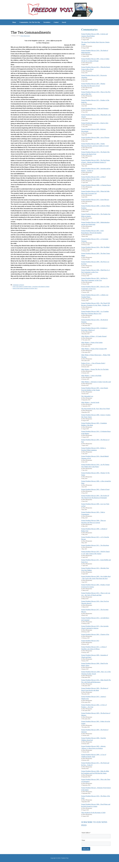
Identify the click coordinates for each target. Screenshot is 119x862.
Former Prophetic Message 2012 (90, 640)
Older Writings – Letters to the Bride (91, 375)
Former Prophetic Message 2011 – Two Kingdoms (95, 545)
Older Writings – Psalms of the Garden (92, 342)
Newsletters (46, 22)
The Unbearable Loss (87, 396)
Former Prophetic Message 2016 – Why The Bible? (95, 247)
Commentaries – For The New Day (29, 22)
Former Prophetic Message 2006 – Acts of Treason (95, 137)
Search (64, 22)
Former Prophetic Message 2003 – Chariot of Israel (95, 489)
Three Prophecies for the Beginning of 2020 (93, 812)
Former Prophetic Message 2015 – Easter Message (95, 199)
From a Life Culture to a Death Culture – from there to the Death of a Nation (31, 286)
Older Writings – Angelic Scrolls (90, 402)
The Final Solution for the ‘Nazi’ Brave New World (95, 408)
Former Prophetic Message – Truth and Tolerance (94, 108)
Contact (56, 22)
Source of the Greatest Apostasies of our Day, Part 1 (25, 288)
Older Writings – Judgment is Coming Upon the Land (96, 382)
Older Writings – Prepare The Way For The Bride (95, 369)
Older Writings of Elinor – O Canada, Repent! (94, 336)
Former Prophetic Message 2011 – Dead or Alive (94, 123)
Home (14, 22)
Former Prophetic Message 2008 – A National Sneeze (96, 185)
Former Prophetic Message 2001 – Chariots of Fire (95, 634)
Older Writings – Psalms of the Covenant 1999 (94, 349)
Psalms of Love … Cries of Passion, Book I (93, 363)
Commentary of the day (18, 285)
